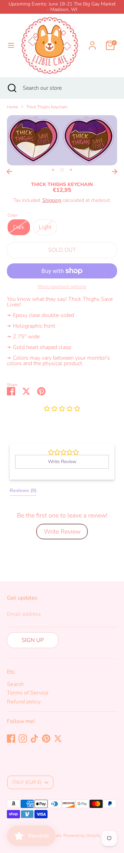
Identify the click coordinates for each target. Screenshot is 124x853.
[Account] (92, 41)
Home (12, 107)
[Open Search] (11, 88)
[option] (62, 140)
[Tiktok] (34, 738)
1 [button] (53, 170)
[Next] (114, 171)
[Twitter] (58, 738)
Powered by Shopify (81, 835)
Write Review (62, 531)
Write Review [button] (62, 461)
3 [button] (71, 170)
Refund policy (24, 702)
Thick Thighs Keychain (47, 107)
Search (15, 684)
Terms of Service (28, 693)
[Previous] (9, 171)
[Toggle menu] (11, 45)
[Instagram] (23, 738)
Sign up (33, 640)
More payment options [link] (62, 286)
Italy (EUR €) (26, 782)
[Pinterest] (46, 738)
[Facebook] (11, 738)
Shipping (51, 200)
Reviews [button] (23, 490)
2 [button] (62, 170)
